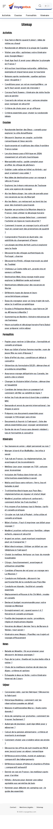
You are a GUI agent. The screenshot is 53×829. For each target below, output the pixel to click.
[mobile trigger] (5, 6)
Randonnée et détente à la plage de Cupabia (26, 47)
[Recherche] (40, 6)
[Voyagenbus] (19, 6)
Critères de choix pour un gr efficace (22, 108)
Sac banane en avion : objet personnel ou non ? (27, 446)
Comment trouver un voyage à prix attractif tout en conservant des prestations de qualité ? (27, 229)
